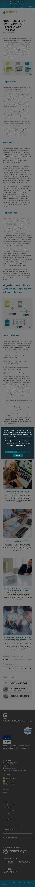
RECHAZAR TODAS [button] (23, 452)
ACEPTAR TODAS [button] (11, 452)
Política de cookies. (20, 445)
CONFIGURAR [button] (18, 455)
